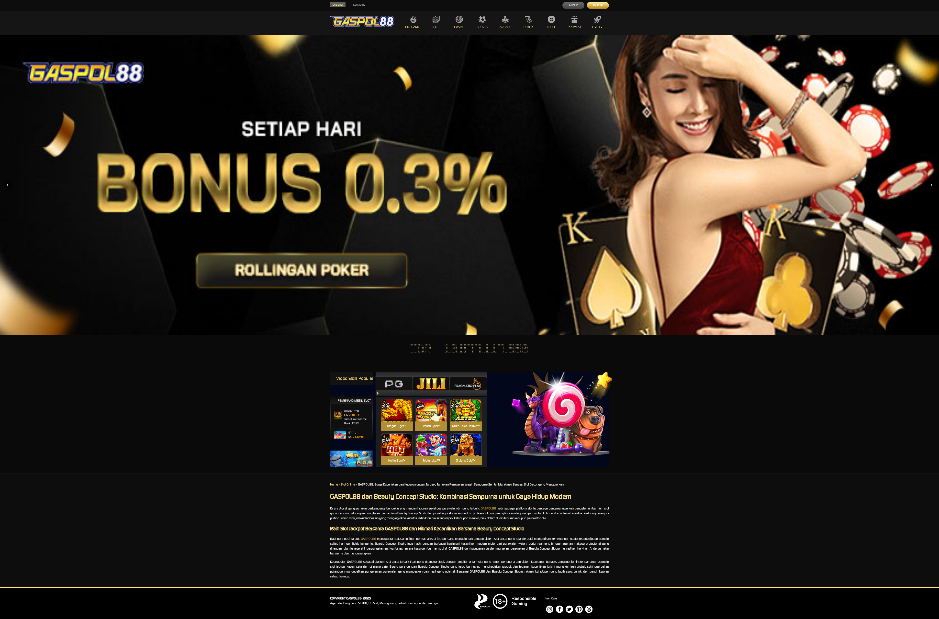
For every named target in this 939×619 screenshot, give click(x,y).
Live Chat (338, 4)
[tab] (394, 383)
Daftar (598, 5)
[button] (8, 185)
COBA (397, 404)
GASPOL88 (488, 508)
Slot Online (348, 484)
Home (334, 484)
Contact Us (359, 4)
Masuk (573, 5)
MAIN (397, 415)
